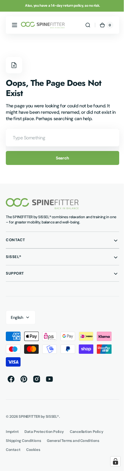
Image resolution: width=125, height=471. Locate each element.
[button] (14, 25)
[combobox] (60, 137)
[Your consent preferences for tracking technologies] (111, 461)
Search (60, 158)
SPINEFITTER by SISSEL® (39, 416)
